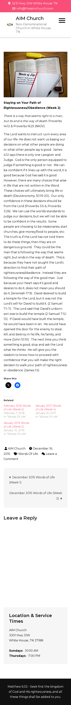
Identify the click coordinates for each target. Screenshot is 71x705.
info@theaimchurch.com (35, 8)
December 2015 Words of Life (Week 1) (32, 480)
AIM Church (30, 18)
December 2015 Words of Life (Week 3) (35, 495)
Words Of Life (28, 454)
